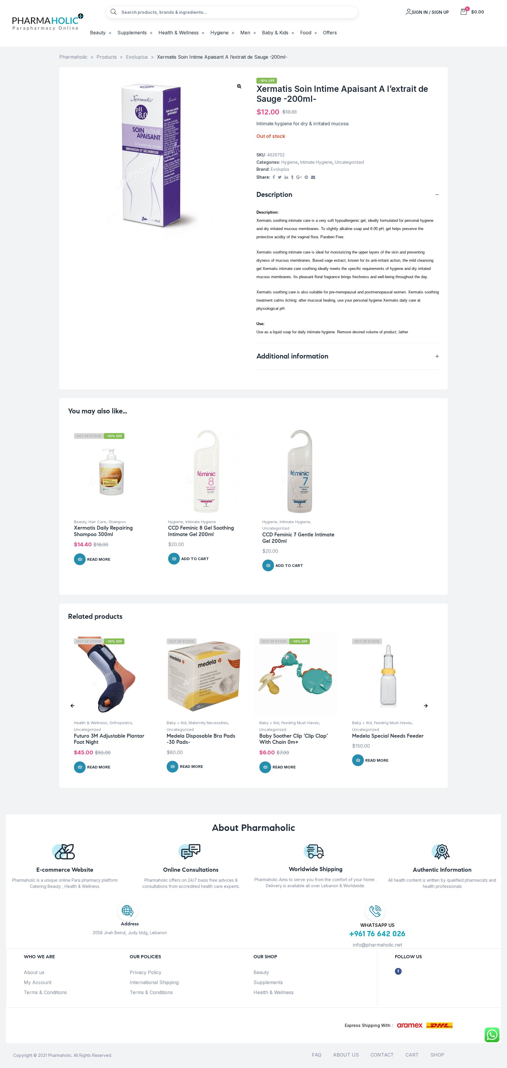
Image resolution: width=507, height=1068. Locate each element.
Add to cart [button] (195, 558)
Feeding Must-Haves (300, 722)
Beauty (80, 521)
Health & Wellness (90, 722)
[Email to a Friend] (313, 177)
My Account (37, 982)
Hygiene (289, 162)
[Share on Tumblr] (292, 177)
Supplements (268, 982)
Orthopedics (120, 722)
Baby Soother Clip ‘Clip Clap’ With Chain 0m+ (293, 739)
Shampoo (117, 521)
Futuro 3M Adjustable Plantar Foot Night (109, 739)
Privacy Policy (145, 972)
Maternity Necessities (208, 722)
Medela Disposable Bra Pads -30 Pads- (201, 739)
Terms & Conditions (45, 992)
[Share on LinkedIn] (286, 177)
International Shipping (154, 982)
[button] (239, 86)
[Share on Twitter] (279, 177)
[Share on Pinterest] (306, 177)
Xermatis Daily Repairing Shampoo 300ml (103, 531)
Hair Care (97, 521)
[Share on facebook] (273, 177)
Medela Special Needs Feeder (388, 736)
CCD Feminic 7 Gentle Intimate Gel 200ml (298, 537)
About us (34, 972)
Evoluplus (280, 169)
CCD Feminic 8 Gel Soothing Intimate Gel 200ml (201, 531)
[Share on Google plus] (299, 177)
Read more (98, 559)
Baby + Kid (176, 722)
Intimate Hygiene (316, 162)
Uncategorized (349, 162)
